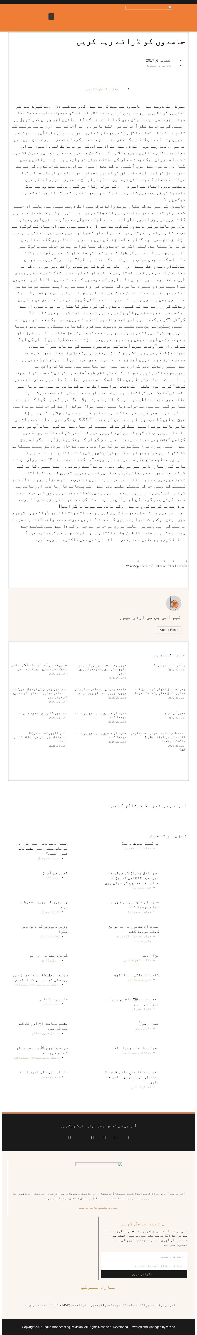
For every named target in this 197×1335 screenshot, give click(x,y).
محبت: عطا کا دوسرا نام (136, 1048)
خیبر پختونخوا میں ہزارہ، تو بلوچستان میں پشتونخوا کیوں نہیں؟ (102, 669)
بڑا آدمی (150, 955)
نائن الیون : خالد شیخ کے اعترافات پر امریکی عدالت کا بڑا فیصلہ (39, 737)
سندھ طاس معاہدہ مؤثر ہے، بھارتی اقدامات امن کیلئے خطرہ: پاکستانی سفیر (158, 737)
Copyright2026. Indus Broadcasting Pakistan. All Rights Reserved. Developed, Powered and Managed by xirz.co (98, 1327)
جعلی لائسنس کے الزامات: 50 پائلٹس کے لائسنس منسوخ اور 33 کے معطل (39, 667)
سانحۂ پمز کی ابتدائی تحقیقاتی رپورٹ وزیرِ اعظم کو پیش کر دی (100, 691)
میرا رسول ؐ (149, 1023)
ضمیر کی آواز (174, 713)
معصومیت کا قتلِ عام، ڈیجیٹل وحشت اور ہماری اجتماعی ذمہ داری (131, 1077)
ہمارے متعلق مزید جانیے (98, 1207)
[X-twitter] (116, 1137)
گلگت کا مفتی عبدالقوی (136, 975)
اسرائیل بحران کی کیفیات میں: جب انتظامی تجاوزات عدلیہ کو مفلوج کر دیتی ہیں (40, 693)
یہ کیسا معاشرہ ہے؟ (169, 665)
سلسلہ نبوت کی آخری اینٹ (43, 1072)
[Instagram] (69, 1137)
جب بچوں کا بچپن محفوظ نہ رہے (43, 713)
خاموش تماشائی (53, 999)
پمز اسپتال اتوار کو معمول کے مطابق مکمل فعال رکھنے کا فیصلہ (159, 691)
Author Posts (169, 629)
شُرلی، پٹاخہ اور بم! (48, 955)
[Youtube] (104, 1137)
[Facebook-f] (127, 1137)
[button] (51, 16)
